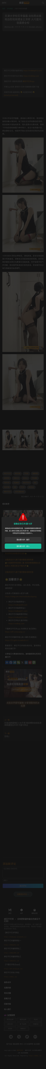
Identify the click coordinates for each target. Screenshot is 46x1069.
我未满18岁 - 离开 (23, 539)
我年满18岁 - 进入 (23, 546)
